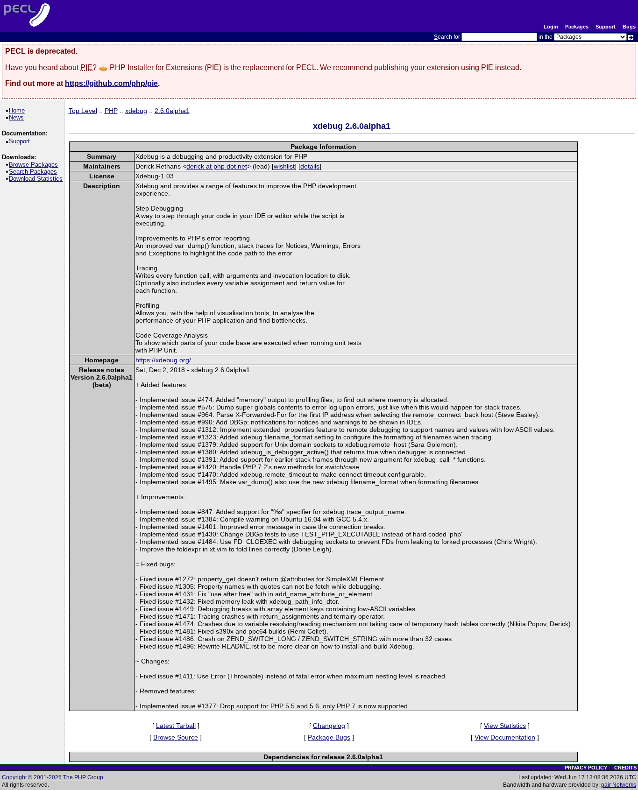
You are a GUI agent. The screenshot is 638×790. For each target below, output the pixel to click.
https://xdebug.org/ (163, 360)
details (309, 166)
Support (605, 26)
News (18, 117)
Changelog (329, 725)
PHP (111, 110)
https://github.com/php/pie (111, 83)
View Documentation (505, 737)
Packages (576, 26)
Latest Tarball (176, 725)
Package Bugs (329, 737)
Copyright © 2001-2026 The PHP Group (52, 777)
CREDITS (625, 767)
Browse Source (175, 737)
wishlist (284, 166)
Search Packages (34, 171)
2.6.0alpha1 (172, 110)
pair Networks (618, 785)
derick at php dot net (216, 166)
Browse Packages (35, 164)
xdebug (136, 110)
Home (18, 110)
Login (551, 26)
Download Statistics (37, 178)
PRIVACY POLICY (586, 767)
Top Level (83, 110)
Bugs (629, 26)
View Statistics (505, 725)
